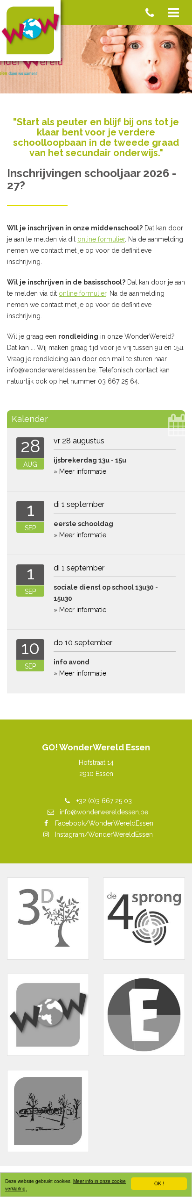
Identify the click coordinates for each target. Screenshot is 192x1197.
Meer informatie (82, 471)
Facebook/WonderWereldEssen (104, 823)
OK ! (159, 1183)
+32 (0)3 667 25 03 (104, 801)
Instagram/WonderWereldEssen (104, 834)
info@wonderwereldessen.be (104, 812)
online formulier (101, 239)
